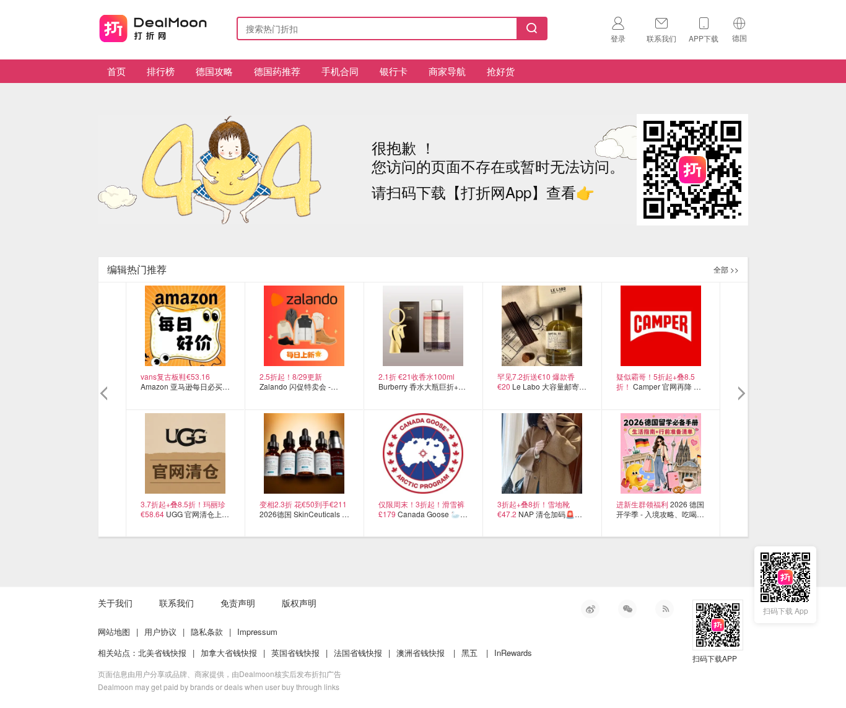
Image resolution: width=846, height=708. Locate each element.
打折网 (153, 26)
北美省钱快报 (162, 652)
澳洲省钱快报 (420, 652)
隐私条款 (207, 631)
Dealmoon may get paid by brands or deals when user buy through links (218, 686)
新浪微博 (590, 609)
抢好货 (501, 70)
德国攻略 (214, 70)
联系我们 (176, 603)
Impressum (257, 631)
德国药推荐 (277, 70)
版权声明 (299, 603)
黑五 (469, 652)
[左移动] (105, 394)
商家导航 (447, 70)
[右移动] (740, 394)
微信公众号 (627, 609)
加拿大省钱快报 (229, 652)
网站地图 (114, 631)
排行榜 (161, 70)
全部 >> (726, 269)
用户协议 (160, 631)
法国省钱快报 (358, 652)
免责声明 (237, 603)
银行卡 (394, 70)
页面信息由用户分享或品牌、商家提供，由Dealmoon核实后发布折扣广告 (219, 673)
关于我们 (115, 603)
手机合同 (340, 70)
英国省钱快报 (295, 652)
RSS (664, 609)
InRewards (513, 652)
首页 (116, 70)
